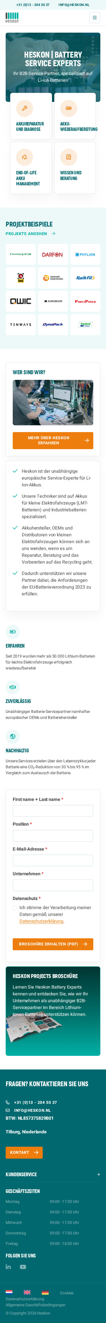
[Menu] (94, 17)
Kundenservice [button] (21, 1174)
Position (22, 824)
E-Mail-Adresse (30, 849)
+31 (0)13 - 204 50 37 (33, 4)
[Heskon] (12, 17)
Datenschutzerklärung (41, 921)
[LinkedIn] (8, 1267)
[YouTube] (23, 1267)
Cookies (66, 1293)
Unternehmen (28, 874)
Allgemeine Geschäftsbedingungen (36, 1305)
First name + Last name (38, 800)
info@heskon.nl (74, 4)
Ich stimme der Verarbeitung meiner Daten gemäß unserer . (55, 914)
